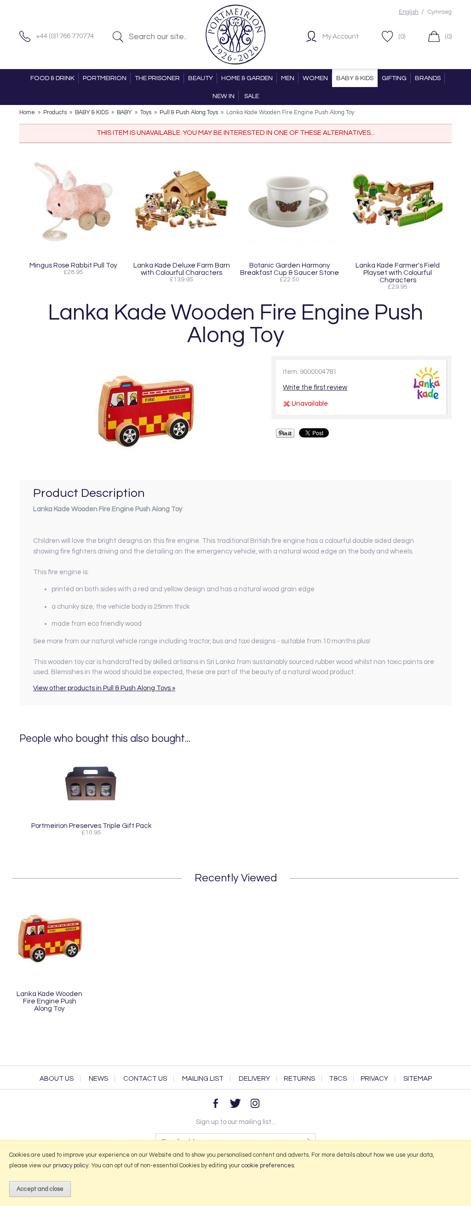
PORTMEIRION (104, 78)
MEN (287, 78)
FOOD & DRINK (52, 78)
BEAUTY (200, 78)
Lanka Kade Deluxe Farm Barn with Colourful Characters (181, 269)
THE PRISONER (157, 78)
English (409, 12)
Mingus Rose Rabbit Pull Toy (73, 265)
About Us (57, 1078)
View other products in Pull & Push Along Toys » (104, 688)
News (98, 1078)
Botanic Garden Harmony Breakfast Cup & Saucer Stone (289, 269)
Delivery (254, 1078)
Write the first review (315, 387)
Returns (299, 1078)
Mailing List (203, 1078)
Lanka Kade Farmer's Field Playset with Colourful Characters (398, 273)
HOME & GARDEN (247, 78)
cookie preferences (267, 1165)
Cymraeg (440, 12)
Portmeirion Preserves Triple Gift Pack (91, 825)
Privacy (374, 1078)
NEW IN (224, 96)
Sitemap (417, 1078)
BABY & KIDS (354, 78)
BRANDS (428, 78)
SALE (251, 96)
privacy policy (70, 1165)
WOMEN (315, 78)
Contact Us (145, 1078)
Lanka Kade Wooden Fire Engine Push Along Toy (49, 1001)
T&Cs (338, 1078)
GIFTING (394, 78)
